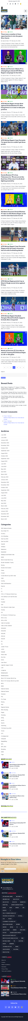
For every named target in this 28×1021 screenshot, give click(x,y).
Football (3, 602)
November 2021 (5, 516)
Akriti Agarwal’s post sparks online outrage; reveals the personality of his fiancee (14, 406)
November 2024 (5, 445)
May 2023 (3, 469)
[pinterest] (18, 3)
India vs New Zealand (6, 625)
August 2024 (4, 453)
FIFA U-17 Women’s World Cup (9, 594)
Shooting (3, 715)
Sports (2, 723)
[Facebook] (7, 3)
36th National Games (6, 528)
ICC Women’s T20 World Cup (8, 615)
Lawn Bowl (4, 662)
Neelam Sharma (7, 112)
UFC (2, 733)
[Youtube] (15, 3)
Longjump (3, 670)
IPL (2, 641)
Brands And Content (6, 567)
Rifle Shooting (4, 709)
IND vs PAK (4, 620)
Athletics (3, 546)
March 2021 (4, 519)
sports (2, 720)
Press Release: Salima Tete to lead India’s (18, 786)
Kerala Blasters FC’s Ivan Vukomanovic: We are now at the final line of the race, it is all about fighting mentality (12, 178)
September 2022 (5, 490)
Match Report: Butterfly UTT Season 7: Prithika (18, 765)
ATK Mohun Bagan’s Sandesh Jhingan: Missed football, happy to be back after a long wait (13, 318)
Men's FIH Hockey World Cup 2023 (10, 680)
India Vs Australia (5, 623)
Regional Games (5, 707)
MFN (2, 683)
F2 (1, 591)
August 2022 (4, 492)
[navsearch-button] (2, 8)
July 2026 (3, 435)
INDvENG (3, 630)
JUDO (2, 649)
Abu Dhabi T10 (5, 531)
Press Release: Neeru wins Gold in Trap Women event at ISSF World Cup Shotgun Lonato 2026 (13, 402)
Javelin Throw (4, 646)
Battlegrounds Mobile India (7, 554)
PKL (2, 696)
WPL (2, 744)
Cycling (3, 581)
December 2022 (5, 482)
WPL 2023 (3, 746)
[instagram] (13, 3)
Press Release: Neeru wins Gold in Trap (17, 796)
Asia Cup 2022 (4, 538)
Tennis (2, 731)
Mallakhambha (4, 675)
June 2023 (3, 466)
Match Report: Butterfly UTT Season (18, 823)
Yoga (2, 754)
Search (3, 371)
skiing (2, 717)
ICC (2, 612)
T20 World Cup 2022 (6, 728)
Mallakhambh (4, 673)
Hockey (3, 609)
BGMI (2, 557)
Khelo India (4, 654)
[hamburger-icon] (25, 11)
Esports (3, 586)
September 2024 (5, 450)
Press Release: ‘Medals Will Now (17, 834)
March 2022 (4, 506)
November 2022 (5, 485)
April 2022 (3, 503)
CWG (2, 578)
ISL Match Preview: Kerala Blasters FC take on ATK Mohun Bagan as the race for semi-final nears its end (13, 213)
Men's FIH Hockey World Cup (8, 678)
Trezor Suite (7, 416)
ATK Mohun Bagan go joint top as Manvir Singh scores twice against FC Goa (13, 283)
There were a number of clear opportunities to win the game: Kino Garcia (12, 36)
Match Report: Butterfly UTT (18, 981)
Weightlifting (4, 741)
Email (2, 868)
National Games (5, 688)
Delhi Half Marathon (6, 583)
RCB (2, 704)
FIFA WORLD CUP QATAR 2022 (9, 596)
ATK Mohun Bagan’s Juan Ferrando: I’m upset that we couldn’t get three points (13, 142)
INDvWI (3, 638)
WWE (2, 752)
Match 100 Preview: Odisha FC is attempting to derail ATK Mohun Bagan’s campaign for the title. (12, 71)
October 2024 (4, 448)
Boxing (2, 565)
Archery (3, 533)
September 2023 (5, 458)
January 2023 (4, 479)
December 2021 (5, 513)
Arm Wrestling (4, 536)
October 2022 (4, 487)
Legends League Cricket (7, 665)
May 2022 (3, 500)
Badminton (3, 549)
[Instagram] (12, 1007)
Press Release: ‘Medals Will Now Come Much (17, 775)
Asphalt (3, 544)
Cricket (2, 573)
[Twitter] (10, 3)
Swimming (3, 725)
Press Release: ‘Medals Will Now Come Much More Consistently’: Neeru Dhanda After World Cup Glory (14, 393)
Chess (2, 570)
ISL (2, 644)
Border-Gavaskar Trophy (7, 562)
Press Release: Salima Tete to (18, 843)
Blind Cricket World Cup (7, 559)
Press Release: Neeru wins (18, 994)
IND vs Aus (4, 617)
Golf (2, 604)
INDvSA (3, 636)
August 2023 (4, 461)
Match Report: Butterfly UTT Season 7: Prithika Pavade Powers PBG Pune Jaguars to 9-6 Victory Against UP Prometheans (13, 388)
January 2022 (4, 511)
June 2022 (3, 498)
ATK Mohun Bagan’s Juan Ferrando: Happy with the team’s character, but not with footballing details (13, 248)
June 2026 (3, 437)
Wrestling (3, 749)
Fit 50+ (2, 599)
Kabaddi (3, 652)
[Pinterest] (18, 1007)
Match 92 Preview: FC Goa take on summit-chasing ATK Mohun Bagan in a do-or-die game (13, 352)
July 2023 (3, 463)
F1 (1, 588)
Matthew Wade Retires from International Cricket (14, 418)
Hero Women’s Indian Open (8, 607)
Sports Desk (6, 40)
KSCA (2, 659)
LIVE (2, 667)
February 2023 (4, 477)
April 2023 (3, 471)
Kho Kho (3, 657)
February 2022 (4, 508)
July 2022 (3, 495)
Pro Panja (3, 699)
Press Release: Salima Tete (18, 987)
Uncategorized (4, 736)
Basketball (3, 552)
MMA (2, 686)
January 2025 (4, 440)
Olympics (3, 694)
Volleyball (3, 738)
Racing (2, 702)
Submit (2, 871)
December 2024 (5, 442)
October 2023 (4, 456)
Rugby (2, 712)
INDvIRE (3, 633)
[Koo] (21, 3)
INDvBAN (3, 628)
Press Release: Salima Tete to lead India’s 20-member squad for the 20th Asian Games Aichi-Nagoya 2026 (13, 397)
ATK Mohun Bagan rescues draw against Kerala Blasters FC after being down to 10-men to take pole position (13, 106)
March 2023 (4, 474)
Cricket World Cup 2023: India (8, 575)
